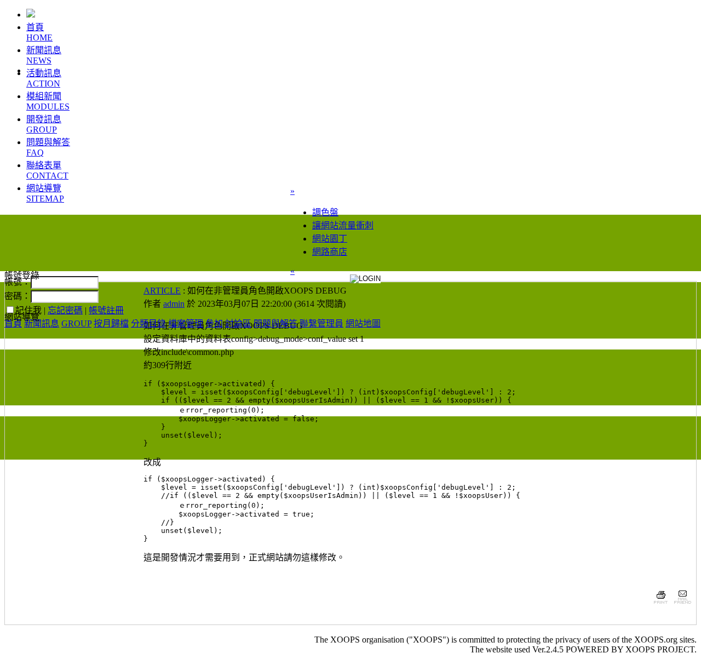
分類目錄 (148, 323)
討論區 (238, 323)
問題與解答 (275, 323)
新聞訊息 (41, 323)
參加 (214, 323)
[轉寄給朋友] (682, 605)
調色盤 (325, 212)
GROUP (76, 323)
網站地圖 (363, 323)
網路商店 (329, 251)
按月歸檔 (111, 323)
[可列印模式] (660, 605)
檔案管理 (185, 323)
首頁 (13, 323)
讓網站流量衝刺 (343, 225)
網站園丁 (329, 238)
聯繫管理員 (321, 323)
